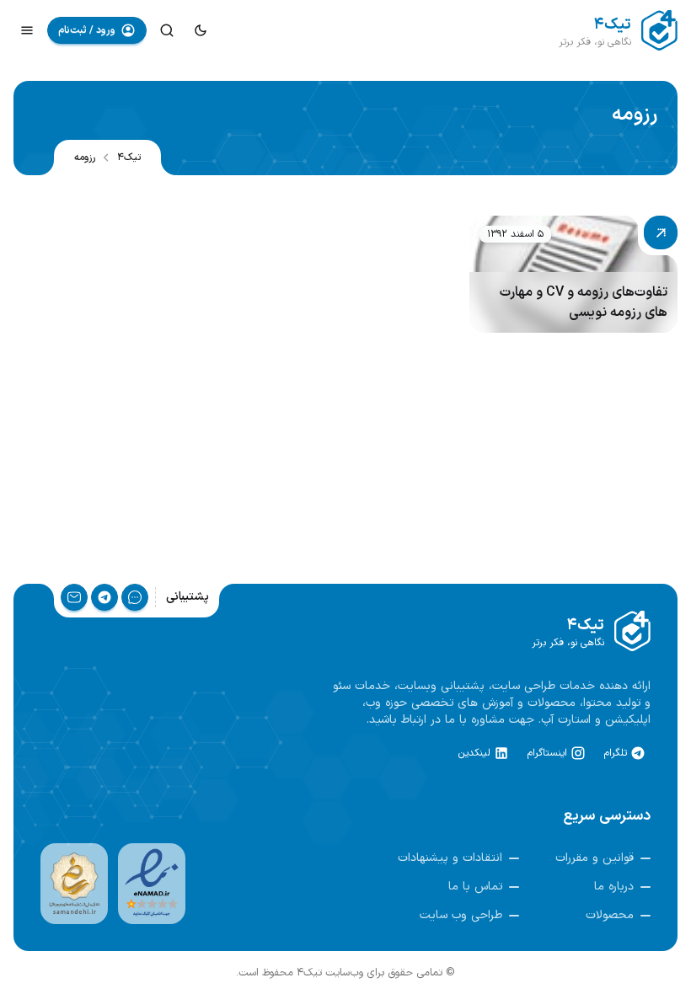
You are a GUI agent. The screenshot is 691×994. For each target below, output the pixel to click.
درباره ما (614, 887)
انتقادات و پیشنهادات (450, 858)
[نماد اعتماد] (151, 883)
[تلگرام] (104, 597)
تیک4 (129, 157)
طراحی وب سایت (461, 915)
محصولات (610, 915)
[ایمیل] (74, 597)
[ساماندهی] (74, 883)
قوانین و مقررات (594, 858)
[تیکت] (134, 597)
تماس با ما (475, 887)
